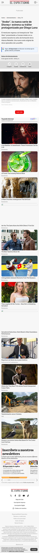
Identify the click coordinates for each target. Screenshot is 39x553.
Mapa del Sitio (19, 499)
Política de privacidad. (28, 482)
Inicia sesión (6, 473)
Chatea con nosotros (20, 508)
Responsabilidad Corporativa (19, 514)
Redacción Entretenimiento (9, 56)
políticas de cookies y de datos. (16, 551)
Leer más (19, 112)
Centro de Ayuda (19, 521)
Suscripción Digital (19, 505)
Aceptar (34, 549)
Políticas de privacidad (19, 518)
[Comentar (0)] (22, 64)
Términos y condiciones (19, 516)
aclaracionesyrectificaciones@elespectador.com (19, 535)
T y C (17, 482)
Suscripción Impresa (19, 502)
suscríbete (14, 473)
